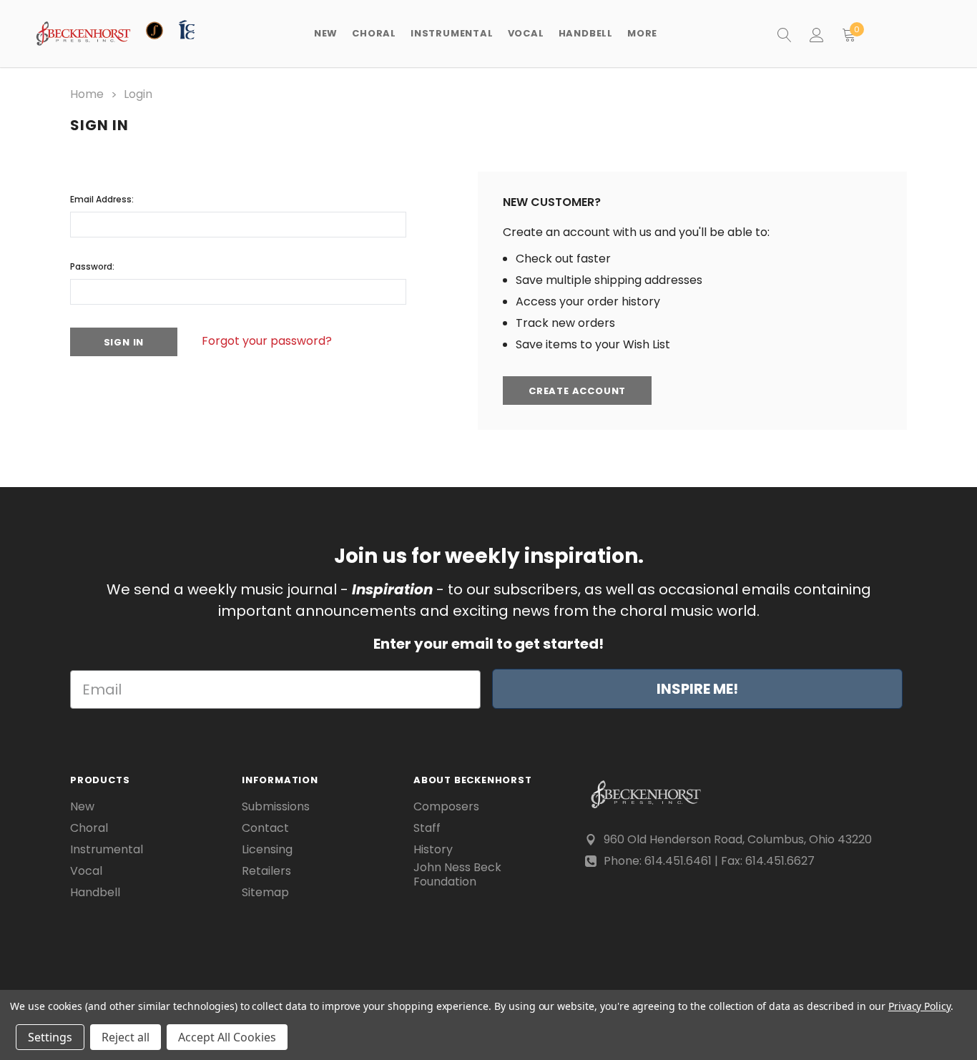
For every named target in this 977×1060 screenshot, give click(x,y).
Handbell (95, 892)
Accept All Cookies (227, 1037)
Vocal (86, 871)
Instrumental (106, 850)
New (326, 33)
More (642, 33)
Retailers (266, 871)
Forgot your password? (267, 341)
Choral (89, 828)
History (433, 850)
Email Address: (102, 199)
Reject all (125, 1037)
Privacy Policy (919, 1006)
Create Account (577, 391)
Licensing (267, 850)
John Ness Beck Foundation (457, 874)
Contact (265, 828)
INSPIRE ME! (697, 689)
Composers (446, 807)
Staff (427, 828)
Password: (92, 266)
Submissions (276, 807)
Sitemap (265, 892)
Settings (50, 1037)
